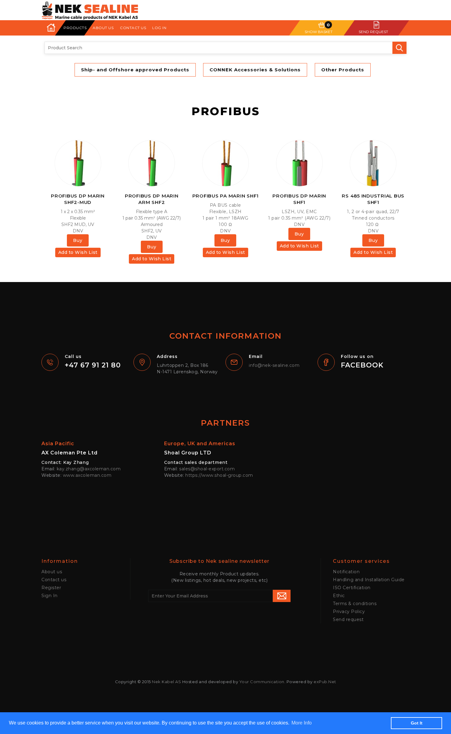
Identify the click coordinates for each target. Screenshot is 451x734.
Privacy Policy (349, 611)
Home (50, 27)
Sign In (49, 595)
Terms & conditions (354, 603)
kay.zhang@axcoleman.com (89, 469)
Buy (78, 240)
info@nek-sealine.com (274, 365)
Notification (346, 571)
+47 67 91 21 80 (93, 365)
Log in (159, 27)
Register (51, 587)
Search (399, 48)
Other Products (342, 70)
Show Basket (319, 31)
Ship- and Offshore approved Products (135, 70)
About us (103, 27)
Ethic (339, 595)
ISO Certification (352, 587)
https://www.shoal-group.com (219, 475)
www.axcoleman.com (87, 475)
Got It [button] (416, 723)
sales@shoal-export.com (207, 469)
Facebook (362, 365)
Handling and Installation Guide (369, 579)
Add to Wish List (78, 252)
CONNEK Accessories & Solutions (255, 70)
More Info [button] (301, 722)
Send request (348, 619)
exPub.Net (325, 681)
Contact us (133, 27)
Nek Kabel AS (166, 681)
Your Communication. (262, 681)
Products (75, 27)
